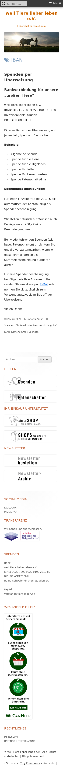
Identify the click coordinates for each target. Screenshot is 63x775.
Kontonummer (19, 332)
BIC (55, 325)
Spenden (9, 325)
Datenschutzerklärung (20, 741)
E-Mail (44, 284)
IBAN (7, 332)
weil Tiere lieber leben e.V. (32, 16)
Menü (57, 3)
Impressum (11, 736)
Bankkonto (25, 325)
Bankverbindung (42, 325)
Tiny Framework (30, 763)
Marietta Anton (34, 319)
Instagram (11, 511)
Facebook (10, 507)
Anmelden (49, 763)
